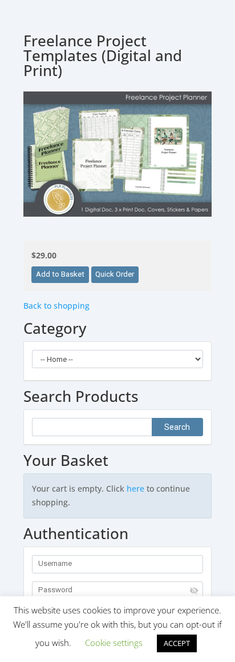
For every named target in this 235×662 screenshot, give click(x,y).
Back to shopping (56, 305)
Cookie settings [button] (114, 642)
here (135, 488)
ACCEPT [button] (177, 643)
